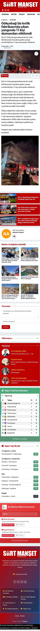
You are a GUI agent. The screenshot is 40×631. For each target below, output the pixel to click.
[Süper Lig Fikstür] (37, 446)
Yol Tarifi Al (20, 524)
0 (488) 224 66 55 (8, 524)
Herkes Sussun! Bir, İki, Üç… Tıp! (22, 354)
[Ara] (5, 10)
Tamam (34, 628)
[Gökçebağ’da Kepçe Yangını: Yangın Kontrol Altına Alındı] (10, 270)
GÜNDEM (5, 14)
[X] (18, 581)
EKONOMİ (31, 14)
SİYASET (22, 14)
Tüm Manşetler (28, 603)
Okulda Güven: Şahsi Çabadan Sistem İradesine (24, 382)
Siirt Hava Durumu (28, 591)
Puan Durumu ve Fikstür (9, 604)
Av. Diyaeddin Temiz (18, 351)
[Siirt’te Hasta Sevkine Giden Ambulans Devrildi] (29, 252)
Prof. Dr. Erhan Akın (18, 378)
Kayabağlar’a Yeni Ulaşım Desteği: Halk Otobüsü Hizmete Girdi (10, 260)
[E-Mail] (14, 236)
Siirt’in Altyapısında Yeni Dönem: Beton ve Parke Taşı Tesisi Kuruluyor (10, 297)
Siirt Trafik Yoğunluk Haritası (28, 598)
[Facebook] (14, 581)
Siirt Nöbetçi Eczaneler (8, 592)
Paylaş (6, 75)
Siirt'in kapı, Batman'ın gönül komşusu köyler (24, 363)
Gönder (6, 327)
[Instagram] (21, 581)
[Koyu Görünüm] (3, 10)
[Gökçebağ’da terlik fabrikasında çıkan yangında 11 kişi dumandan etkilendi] (20, 61)
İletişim (22, 616)
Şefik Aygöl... (15, 372)
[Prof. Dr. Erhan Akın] (5, 380)
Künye (17, 616)
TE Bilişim (25, 621)
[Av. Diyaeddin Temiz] (5, 352)
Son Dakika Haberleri (11, 609)
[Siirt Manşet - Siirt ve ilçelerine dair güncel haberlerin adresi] (20, 4)
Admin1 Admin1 (18, 232)
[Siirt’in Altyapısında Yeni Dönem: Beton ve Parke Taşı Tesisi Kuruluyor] (10, 289)
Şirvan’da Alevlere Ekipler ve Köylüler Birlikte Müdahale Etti (28, 297)
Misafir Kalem (16, 359)
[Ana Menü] (8, 10)
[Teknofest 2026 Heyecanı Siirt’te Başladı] (29, 270)
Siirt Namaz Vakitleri (12, 597)
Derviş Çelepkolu (18, 370)
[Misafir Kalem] (5, 362)
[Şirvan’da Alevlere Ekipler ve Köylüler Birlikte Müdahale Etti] (29, 289)
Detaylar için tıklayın (20, 439)
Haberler (4, 20)
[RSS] (25, 581)
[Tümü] (37, 338)
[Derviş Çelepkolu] (5, 371)
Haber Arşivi (27, 609)
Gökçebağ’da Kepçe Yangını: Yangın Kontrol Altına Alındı (10, 278)
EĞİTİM (13, 14)
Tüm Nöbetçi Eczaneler (21, 540)
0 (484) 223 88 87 (8, 535)
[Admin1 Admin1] (6, 234)
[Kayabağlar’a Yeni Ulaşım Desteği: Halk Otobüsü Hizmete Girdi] (10, 252)
